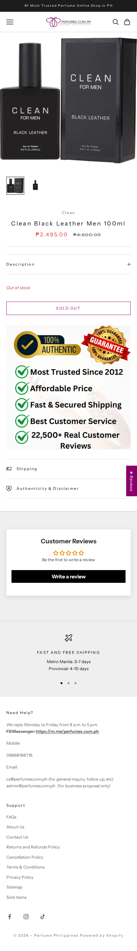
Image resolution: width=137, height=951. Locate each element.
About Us (15, 826)
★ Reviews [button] (131, 481)
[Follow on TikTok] (43, 916)
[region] (68, 653)
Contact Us (17, 837)
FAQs (11, 816)
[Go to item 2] (36, 185)
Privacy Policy (19, 877)
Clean (69, 212)
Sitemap (14, 887)
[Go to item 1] (15, 186)
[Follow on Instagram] (26, 916)
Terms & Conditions (25, 866)
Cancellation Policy (24, 857)
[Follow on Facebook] (9, 916)
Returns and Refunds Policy (33, 846)
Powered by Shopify (102, 935)
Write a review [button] (69, 576)
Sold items (16, 897)
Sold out (68, 308)
